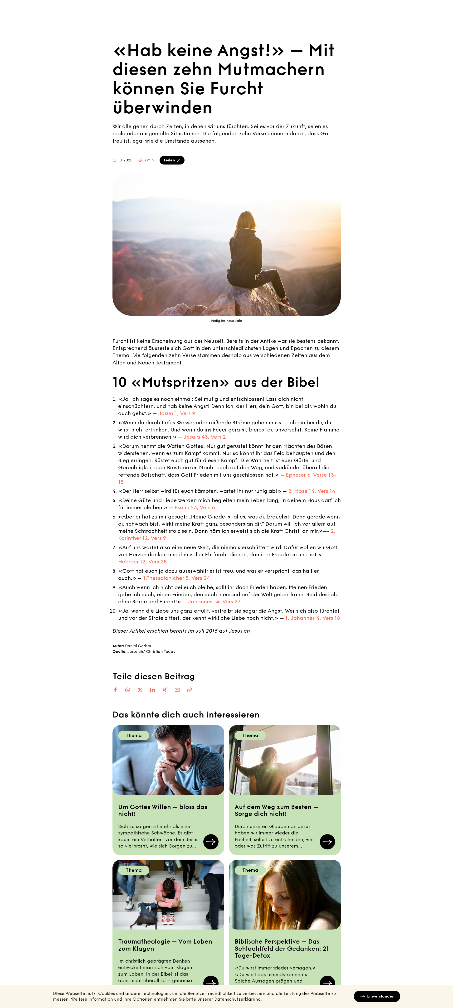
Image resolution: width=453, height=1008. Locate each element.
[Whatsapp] (128, 690)
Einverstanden (381, 996)
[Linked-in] (152, 690)
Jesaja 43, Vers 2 (205, 437)
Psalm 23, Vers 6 (195, 507)
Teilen (169, 160)
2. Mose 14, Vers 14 (311, 491)
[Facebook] (115, 690)
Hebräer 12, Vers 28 (142, 562)
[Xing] (165, 690)
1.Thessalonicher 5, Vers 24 (176, 578)
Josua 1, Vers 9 (176, 413)
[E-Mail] (177, 690)
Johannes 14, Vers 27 (214, 602)
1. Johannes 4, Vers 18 (312, 618)
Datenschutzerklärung (237, 999)
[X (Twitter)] (140, 690)
